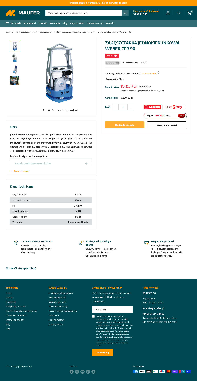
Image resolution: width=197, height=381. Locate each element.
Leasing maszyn (56, 319)
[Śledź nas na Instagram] (77, 372)
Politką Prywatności (115, 343)
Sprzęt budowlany (29, 32)
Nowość (43, 23)
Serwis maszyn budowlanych (63, 311)
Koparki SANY (77, 23)
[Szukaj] (125, 13)
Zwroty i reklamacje (58, 306)
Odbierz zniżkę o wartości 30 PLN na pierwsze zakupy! (98, 3)
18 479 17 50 (140, 14)
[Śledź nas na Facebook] (72, 372)
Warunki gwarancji (57, 302)
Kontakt (110, 23)
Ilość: (107, 107)
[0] (189, 13)
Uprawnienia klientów (16, 315)
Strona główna (12, 32)
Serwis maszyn (95, 23)
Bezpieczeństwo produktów (33, 163)
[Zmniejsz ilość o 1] (115, 107)
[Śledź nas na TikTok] (88, 372)
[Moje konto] (168, 12)
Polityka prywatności (16, 306)
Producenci (30, 23)
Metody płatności (57, 297)
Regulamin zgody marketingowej (21, 311)
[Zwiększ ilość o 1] (131, 107)
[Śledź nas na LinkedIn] (93, 372)
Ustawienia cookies (15, 319)
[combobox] (83, 13)
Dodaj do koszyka (124, 125)
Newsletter (54, 315)
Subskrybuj (103, 352)
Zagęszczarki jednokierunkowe (75, 32)
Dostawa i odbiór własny (61, 293)
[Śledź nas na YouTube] (82, 372)
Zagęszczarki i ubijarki (49, 32)
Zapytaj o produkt (167, 125)
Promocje (55, 23)
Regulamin (11, 302)
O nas (8, 293)
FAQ (8, 328)
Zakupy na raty (56, 324)
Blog (65, 23)
